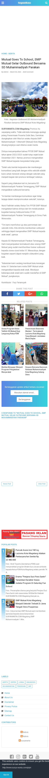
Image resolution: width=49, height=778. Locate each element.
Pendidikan (21, 686)
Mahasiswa (31, 682)
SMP (29, 686)
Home (7, 693)
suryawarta (25, 741)
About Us (9, 697)
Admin (25, 732)
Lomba (21, 682)
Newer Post (7, 484)
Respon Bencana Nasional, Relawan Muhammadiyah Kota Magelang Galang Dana (36, 371)
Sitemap (8, 711)
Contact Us (9, 715)
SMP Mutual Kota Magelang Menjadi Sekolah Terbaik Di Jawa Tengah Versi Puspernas (31, 603)
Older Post (41, 484)
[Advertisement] (24, 30)
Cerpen (13, 682)
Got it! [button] (6, 775)
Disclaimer (9, 702)
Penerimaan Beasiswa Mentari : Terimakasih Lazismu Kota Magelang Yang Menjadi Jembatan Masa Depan (35, 334)
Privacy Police (11, 706)
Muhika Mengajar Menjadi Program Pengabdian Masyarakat (12, 369)
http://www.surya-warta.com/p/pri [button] (16, 767)
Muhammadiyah (9, 686)
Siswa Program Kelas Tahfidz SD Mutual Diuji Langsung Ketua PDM (11, 331)
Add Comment (28, 72)
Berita (5, 682)
